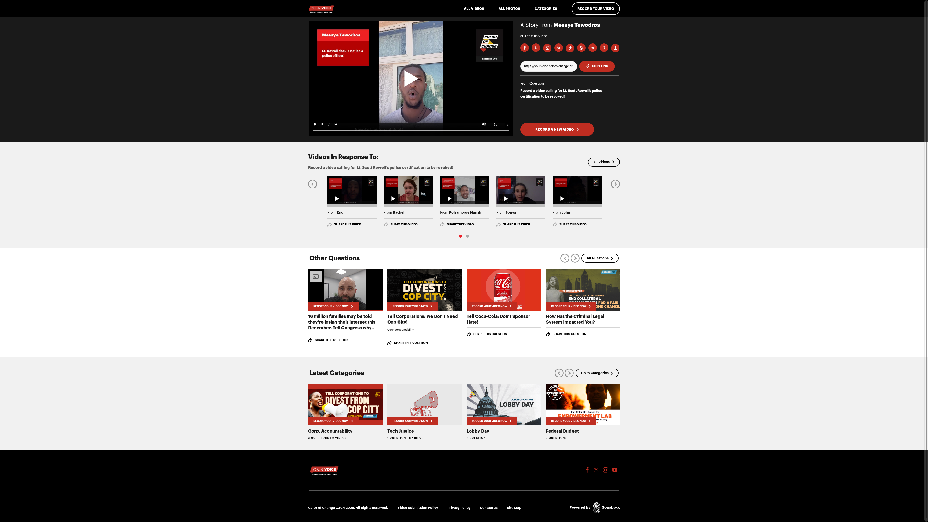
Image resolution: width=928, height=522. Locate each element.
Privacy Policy (459, 507)
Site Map (514, 507)
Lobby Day (478, 431)
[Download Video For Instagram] (547, 48)
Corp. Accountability (400, 329)
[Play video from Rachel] (408, 190)
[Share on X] (536, 48)
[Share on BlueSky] (558, 48)
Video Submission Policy (418, 507)
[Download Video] (615, 48)
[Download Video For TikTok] (570, 48)
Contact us (489, 507)
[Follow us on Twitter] (596, 470)
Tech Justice (400, 431)
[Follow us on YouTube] (614, 470)
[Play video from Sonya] (520, 190)
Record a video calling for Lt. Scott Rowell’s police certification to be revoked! (561, 93)
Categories (546, 8)
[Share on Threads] (604, 48)
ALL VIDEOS (474, 8)
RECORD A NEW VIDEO (554, 129)
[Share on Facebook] (524, 48)
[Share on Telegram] (592, 48)
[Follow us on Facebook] (587, 470)
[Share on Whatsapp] (581, 48)
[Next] (615, 183)
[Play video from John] (577, 190)
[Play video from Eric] (352, 190)
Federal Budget (562, 431)
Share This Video (347, 224)
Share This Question (331, 340)
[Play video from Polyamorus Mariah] (464, 190)
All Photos (509, 8)
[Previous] (312, 183)
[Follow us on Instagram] (605, 470)
